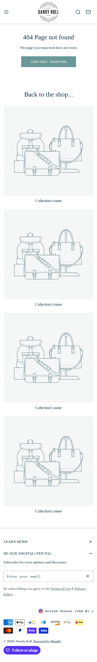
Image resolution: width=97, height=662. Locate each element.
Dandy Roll (24, 641)
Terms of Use (61, 588)
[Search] (78, 12)
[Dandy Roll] (48, 12)
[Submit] (87, 576)
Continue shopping (49, 61)
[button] (88, 12)
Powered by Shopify (47, 641)
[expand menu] (6, 11)
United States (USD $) (67, 611)
